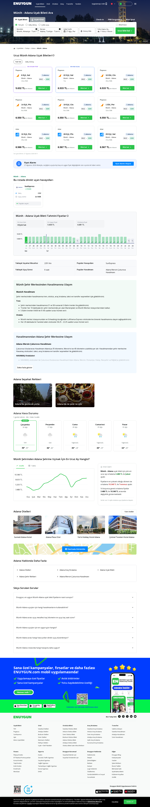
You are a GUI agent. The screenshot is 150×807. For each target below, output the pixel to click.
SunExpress (18, 734)
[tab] (21, 19)
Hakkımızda (91, 755)
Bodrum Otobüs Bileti (70, 737)
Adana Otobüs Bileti (69, 740)
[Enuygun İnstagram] (123, 716)
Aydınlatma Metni (117, 772)
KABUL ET (130, 802)
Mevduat (16, 772)
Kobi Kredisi (17, 766)
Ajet (15, 737)
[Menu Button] (125, 4)
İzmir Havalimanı (117, 737)
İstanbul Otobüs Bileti (70, 729)
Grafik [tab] (21, 466)
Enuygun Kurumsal (69, 752)
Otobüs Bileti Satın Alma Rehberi (73, 746)
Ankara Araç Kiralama (94, 732)
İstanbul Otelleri (43, 729)
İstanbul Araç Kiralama (94, 729)
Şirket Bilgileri (91, 760)
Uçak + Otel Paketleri (45, 746)
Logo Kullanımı (92, 769)
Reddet (29, 803)
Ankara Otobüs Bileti (69, 732)
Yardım (114, 760)
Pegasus (16, 732)
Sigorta (41, 752)
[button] (26, 240)
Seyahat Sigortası (44, 760)
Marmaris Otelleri (44, 740)
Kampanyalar (116, 758)
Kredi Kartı (17, 769)
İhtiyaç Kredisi (18, 755)
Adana (33, 48)
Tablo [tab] (33, 466)
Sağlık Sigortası (43, 763)
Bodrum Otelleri (43, 734)
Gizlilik (114, 777)
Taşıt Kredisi (18, 763)
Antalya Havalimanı (118, 734)
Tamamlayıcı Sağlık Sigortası (47, 766)
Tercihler (115, 802)
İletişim (89, 758)
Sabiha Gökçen (117, 729)
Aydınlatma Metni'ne (95, 801)
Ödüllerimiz (91, 772)
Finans (16, 752)
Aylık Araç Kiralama (93, 740)
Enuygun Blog (116, 755)
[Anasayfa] (14, 48)
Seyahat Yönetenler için (71, 758)
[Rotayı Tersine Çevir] (38, 31)
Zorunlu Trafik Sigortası (46, 758)
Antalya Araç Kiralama (94, 737)
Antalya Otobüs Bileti (70, 743)
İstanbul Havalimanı (118, 732)
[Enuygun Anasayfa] (22, 3)
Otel (39, 726)
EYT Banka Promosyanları (22, 758)
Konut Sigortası (43, 769)
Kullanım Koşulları (118, 774)
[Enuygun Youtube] (135, 716)
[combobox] (26, 31)
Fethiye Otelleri (43, 743)
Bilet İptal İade (116, 769)
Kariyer (89, 766)
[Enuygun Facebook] (119, 716)
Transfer (115, 726)
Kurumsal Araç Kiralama (95, 743)
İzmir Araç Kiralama (93, 734)
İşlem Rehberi (116, 763)
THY (15, 729)
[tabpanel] (75, 29)
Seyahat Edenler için (69, 755)
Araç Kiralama (92, 726)
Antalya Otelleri (43, 732)
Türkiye (27, 48)
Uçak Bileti (20, 48)
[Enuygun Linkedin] (131, 716)
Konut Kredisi (18, 760)
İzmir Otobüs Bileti (69, 734)
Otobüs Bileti (68, 726)
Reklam (89, 763)
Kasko (40, 755)
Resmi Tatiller (116, 766)
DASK (40, 772)
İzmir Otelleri (42, 737)
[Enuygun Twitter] (127, 716)
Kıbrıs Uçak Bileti (19, 740)
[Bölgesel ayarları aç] (113, 4)
